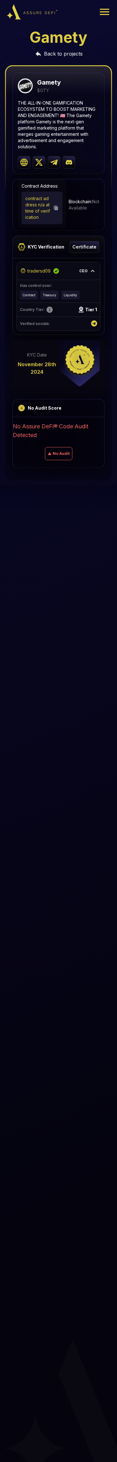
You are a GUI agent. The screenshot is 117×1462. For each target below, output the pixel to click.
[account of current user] (104, 12)
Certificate (84, 246)
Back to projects (63, 54)
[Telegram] (94, 324)
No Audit (61, 453)
